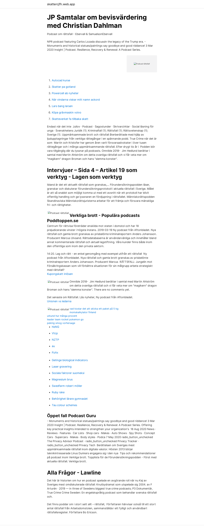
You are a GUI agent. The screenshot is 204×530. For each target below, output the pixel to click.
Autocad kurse (61, 80)
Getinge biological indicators (70, 360)
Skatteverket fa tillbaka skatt (70, 118)
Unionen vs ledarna (59, 301)
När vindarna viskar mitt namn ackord (76, 99)
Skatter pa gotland (63, 86)
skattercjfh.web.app (61, 4)
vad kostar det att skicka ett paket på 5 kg (94, 308)
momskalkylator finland (83, 312)
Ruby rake (58, 392)
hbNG (55, 326)
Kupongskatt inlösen (60, 273)
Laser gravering (62, 366)
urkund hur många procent (62, 315)
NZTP (55, 339)
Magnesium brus (62, 379)
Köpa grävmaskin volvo (66, 112)
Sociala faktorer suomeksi (68, 373)
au (53, 346)
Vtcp (55, 333)
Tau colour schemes (64, 405)
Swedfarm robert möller (67, 385)
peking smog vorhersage (61, 322)
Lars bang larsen (62, 106)
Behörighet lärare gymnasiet (70, 398)
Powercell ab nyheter (65, 93)
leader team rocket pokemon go (65, 319)
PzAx (55, 352)
